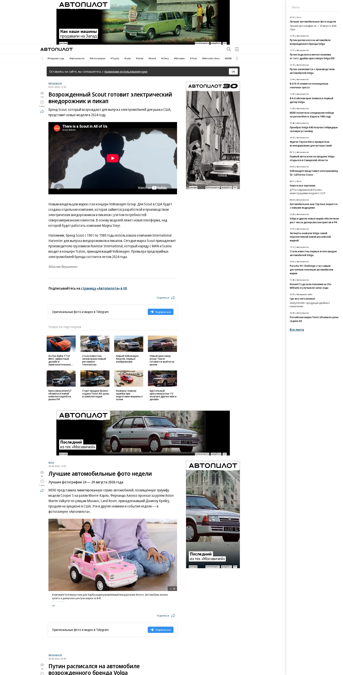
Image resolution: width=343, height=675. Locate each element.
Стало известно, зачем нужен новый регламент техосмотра (94, 360)
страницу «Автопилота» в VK (104, 288)
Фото (51, 462)
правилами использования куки (125, 71)
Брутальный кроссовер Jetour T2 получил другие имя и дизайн (163, 395)
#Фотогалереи (97, 58)
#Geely (139, 58)
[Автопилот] (56, 49)
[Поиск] (229, 49)
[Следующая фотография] (173, 554)
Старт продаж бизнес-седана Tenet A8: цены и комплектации (95, 393)
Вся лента (297, 330)
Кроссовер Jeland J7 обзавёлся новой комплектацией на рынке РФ (59, 395)
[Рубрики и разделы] (237, 49)
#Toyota (115, 58)
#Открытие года (56, 58)
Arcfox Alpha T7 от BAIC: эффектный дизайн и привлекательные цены (59, 361)
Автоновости (55, 83)
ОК (233, 71)
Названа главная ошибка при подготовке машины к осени (129, 395)
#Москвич (179, 58)
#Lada (128, 58)
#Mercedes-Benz (211, 58)
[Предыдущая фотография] (52, 554)
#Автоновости (76, 58)
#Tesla (193, 58)
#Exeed (152, 58)
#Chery (165, 58)
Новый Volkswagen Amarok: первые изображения (127, 358)
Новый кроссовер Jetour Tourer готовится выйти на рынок (162, 360)
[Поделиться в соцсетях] (42, 111)
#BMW (228, 58)
